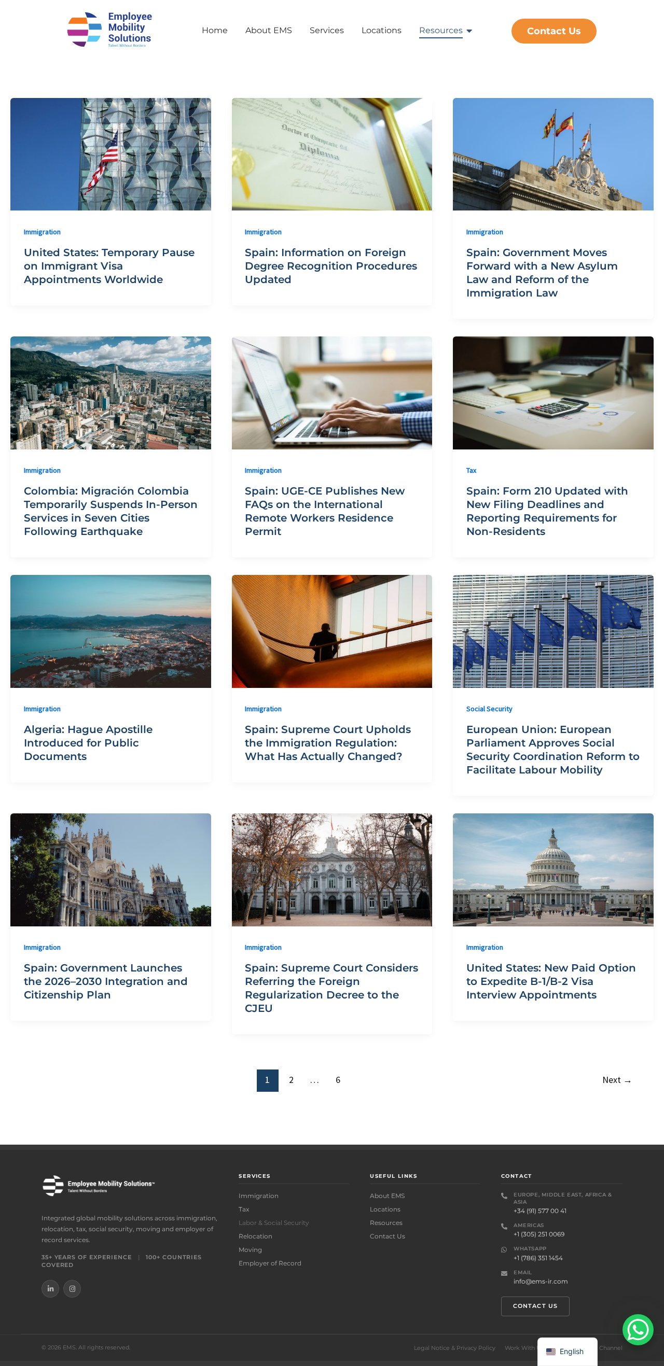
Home (215, 30)
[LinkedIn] (50, 1289)
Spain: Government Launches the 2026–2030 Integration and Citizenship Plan (106, 981)
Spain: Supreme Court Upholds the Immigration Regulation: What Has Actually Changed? (328, 743)
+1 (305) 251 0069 (539, 1234)
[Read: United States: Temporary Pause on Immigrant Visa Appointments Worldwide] (110, 154)
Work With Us (524, 1348)
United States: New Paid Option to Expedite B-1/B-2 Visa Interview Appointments (551, 981)
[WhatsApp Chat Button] (638, 1329)
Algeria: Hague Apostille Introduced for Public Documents (88, 743)
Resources (441, 30)
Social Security (489, 708)
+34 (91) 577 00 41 (540, 1211)
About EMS (268, 30)
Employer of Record (270, 1263)
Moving (250, 1250)
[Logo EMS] (110, 29)
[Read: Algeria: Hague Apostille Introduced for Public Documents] (110, 631)
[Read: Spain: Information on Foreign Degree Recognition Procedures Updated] (332, 154)
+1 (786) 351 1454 (538, 1258)
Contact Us (387, 1236)
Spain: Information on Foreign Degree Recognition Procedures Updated (331, 266)
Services (327, 30)
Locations (382, 30)
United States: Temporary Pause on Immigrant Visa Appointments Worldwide (109, 266)
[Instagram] (72, 1289)
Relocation (255, 1236)
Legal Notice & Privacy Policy (454, 1348)
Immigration (42, 231)
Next (617, 1080)
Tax (471, 470)
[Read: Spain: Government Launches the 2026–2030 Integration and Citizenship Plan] (110, 869)
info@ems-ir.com (541, 1281)
